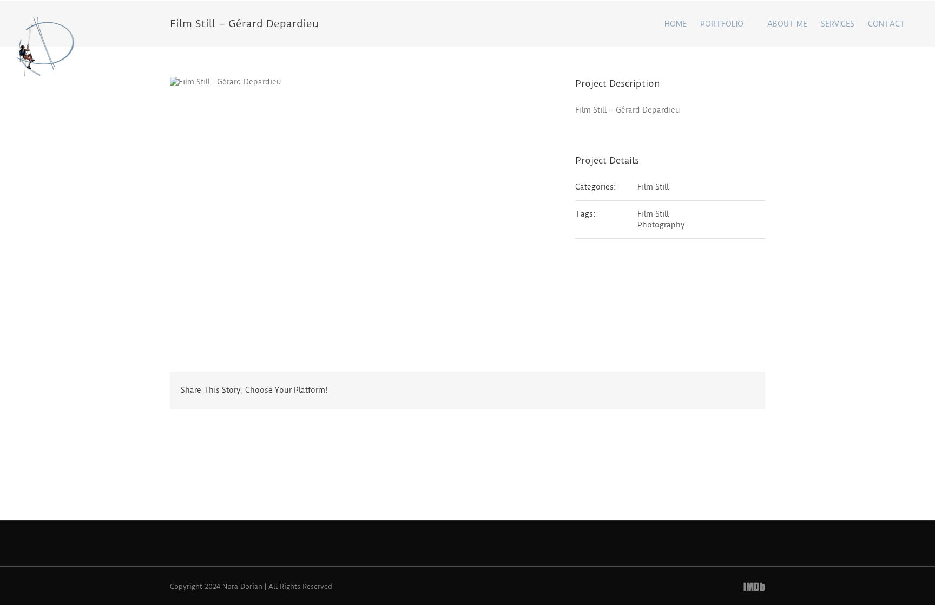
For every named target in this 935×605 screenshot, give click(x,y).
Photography (661, 224)
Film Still (653, 187)
